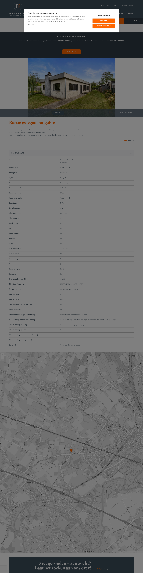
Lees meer (31, 24)
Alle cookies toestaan (103, 26)
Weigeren (103, 20)
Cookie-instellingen (103, 15)
